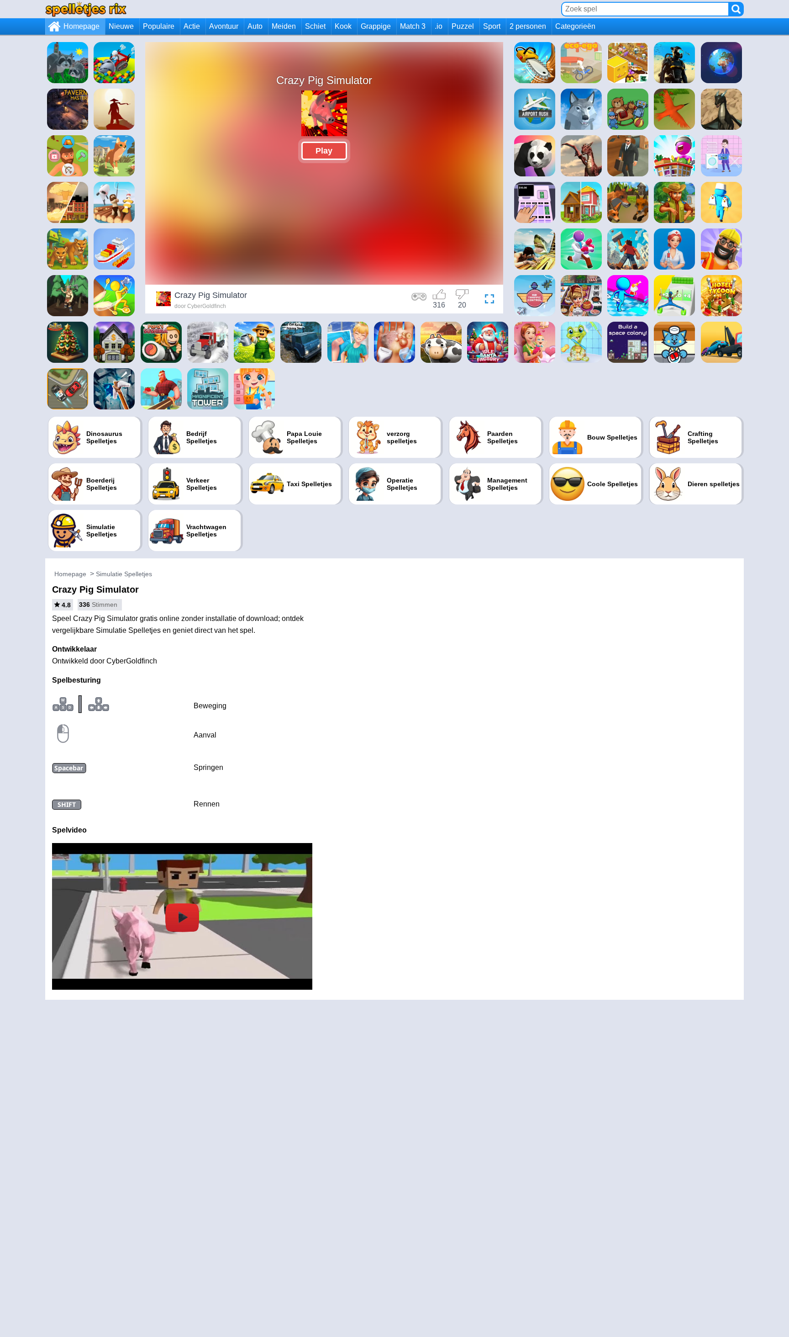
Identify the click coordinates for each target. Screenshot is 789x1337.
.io (438, 26)
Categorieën (575, 26)
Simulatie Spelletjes (124, 574)
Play (324, 150)
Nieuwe (121, 26)
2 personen (528, 26)
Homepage (81, 26)
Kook (343, 26)
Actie (192, 26)
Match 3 (413, 26)
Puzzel (463, 26)
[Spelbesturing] (419, 300)
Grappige (376, 26)
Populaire (158, 26)
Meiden (284, 26)
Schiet (315, 26)
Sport (491, 26)
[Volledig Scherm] (487, 300)
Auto (255, 26)
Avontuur (223, 26)
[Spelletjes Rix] (85, 8)
